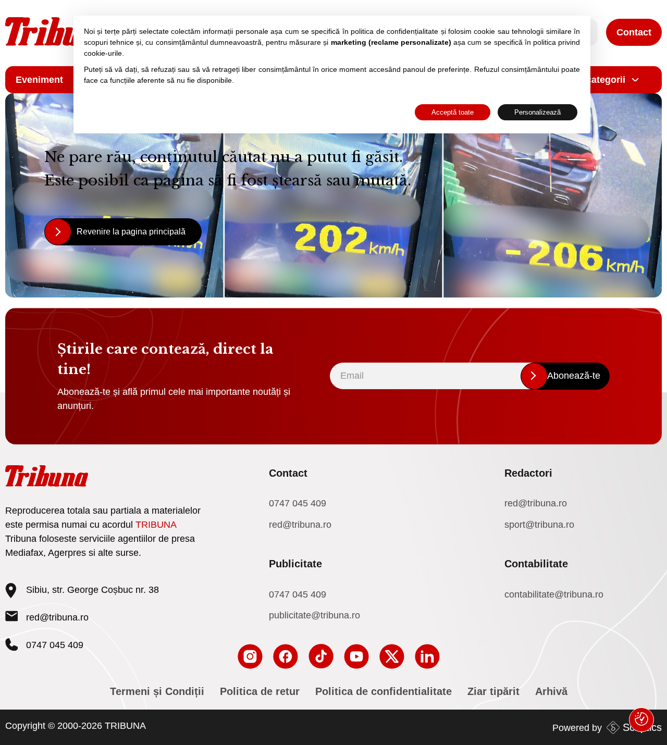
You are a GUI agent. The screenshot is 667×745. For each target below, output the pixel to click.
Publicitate (295, 563)
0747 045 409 (297, 503)
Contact (633, 32)
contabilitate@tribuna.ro (553, 594)
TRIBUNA (156, 524)
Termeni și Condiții (157, 691)
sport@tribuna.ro (539, 524)
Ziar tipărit (493, 691)
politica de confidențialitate (394, 31)
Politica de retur (260, 691)
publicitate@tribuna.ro (314, 615)
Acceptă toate (452, 112)
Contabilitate (536, 563)
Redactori (528, 473)
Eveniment (39, 79)
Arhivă (551, 691)
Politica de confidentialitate (383, 691)
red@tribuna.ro (57, 617)
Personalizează (537, 112)
